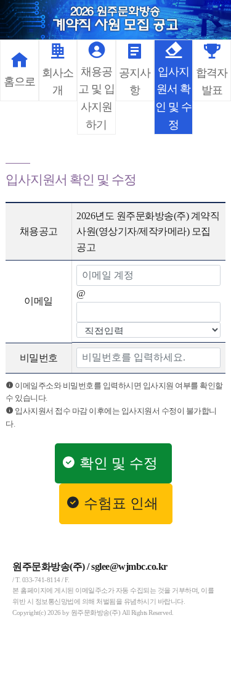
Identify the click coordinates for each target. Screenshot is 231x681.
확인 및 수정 (120, 463)
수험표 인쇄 (123, 503)
